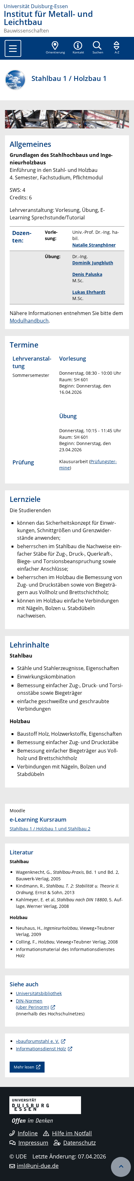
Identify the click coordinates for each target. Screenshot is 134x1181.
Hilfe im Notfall (72, 1133)
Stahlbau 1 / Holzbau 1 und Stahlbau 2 (50, 829)
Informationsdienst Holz (41, 1049)
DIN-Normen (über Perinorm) (32, 1004)
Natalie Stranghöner (94, 245)
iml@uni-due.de (38, 1165)
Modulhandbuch (29, 320)
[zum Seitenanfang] (121, 1167)
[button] (78, 48)
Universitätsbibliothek (39, 993)
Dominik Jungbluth (92, 263)
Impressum (33, 1142)
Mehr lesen (24, 1067)
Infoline (28, 1133)
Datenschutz (79, 1142)
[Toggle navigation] (13, 48)
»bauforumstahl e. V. (37, 1041)
